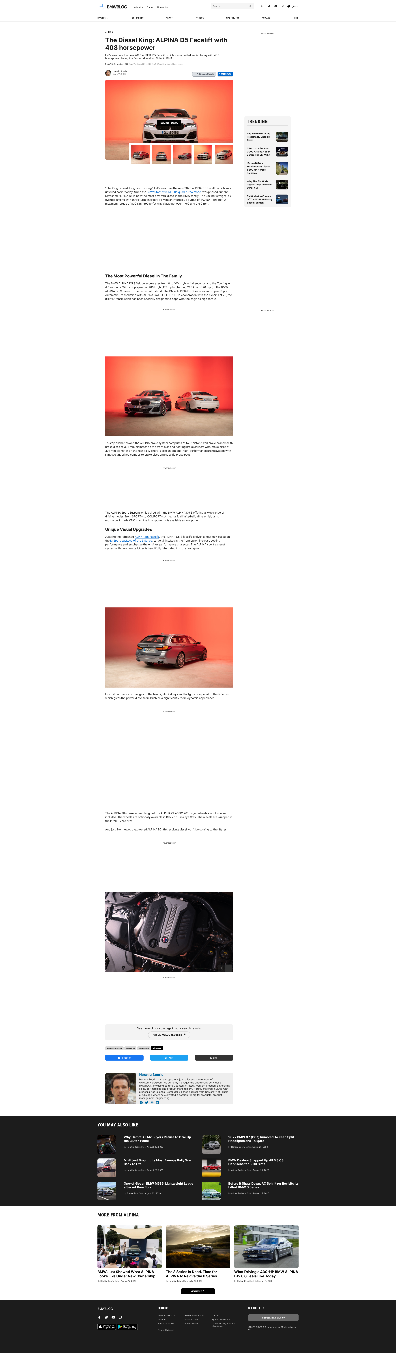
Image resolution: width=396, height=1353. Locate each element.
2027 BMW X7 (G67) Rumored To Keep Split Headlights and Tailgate (261, 1139)
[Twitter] (268, 6)
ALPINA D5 (130, 1048)
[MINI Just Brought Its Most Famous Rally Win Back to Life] (106, 1160)
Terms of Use (191, 1319)
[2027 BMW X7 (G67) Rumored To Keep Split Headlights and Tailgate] (211, 1136)
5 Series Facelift (114, 1048)
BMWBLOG (110, 64)
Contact (150, 7)
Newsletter (162, 7)
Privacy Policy (191, 1323)
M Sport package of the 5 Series (131, 540)
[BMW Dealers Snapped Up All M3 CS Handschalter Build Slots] (211, 1160)
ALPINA (109, 32)
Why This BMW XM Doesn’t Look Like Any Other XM (259, 184)
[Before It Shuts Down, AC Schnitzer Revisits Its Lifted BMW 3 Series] (211, 1183)
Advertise (139, 7)
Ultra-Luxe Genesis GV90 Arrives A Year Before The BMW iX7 (258, 151)
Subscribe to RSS (166, 1323)
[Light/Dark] (290, 6)
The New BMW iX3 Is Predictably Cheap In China (258, 137)
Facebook (125, 1057)
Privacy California (166, 1330)
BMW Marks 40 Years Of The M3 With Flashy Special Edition (259, 199)
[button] (228, 968)
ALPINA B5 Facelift (147, 536)
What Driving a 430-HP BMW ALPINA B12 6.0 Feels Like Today (266, 1274)
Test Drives (137, 17)
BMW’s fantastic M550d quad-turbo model (174, 192)
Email (215, 1057)
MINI (296, 17)
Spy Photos (232, 17)
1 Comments (225, 74)
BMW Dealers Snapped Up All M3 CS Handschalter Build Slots (256, 1162)
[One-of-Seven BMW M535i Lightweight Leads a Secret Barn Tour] (106, 1183)
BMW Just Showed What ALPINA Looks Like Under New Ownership (126, 1274)
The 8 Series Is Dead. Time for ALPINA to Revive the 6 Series (191, 1274)
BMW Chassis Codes (194, 1315)
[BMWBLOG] (122, 1308)
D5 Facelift (144, 1048)
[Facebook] (261, 6)
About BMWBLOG (166, 1315)
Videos (200, 17)
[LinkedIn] (157, 1102)
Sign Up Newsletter (221, 1319)
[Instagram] (282, 6)
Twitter (170, 1057)
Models (101, 17)
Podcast (267, 17)
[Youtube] (275, 6)
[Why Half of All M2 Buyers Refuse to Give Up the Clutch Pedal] (106, 1136)
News (169, 17)
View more (196, 1291)
